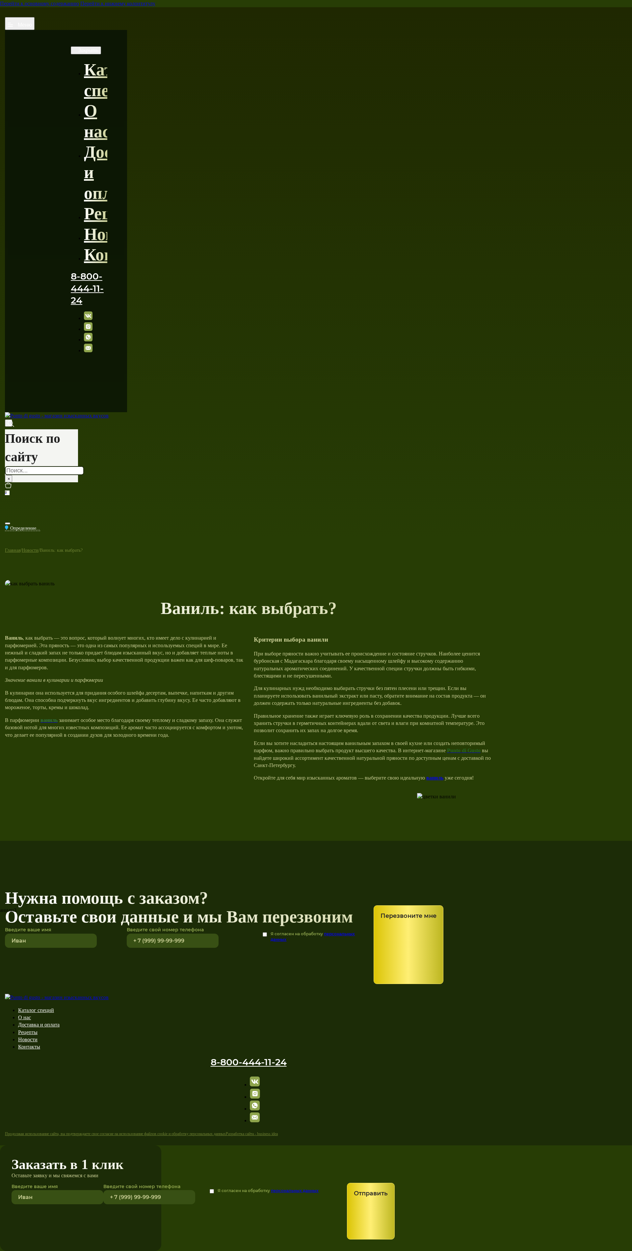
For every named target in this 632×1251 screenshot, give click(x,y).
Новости (116, 234)
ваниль (434, 778)
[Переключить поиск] (8, 423)
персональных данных (295, 1190)
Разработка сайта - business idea (252, 1133)
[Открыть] (20, 23)
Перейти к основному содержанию (39, 3)
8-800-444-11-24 (87, 288)
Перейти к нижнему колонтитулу (117, 3)
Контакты (123, 254)
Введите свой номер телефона (165, 930)
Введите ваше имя (35, 1186)
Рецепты (117, 213)
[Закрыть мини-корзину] (7, 523)
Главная (12, 550)
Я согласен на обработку (313, 936)
